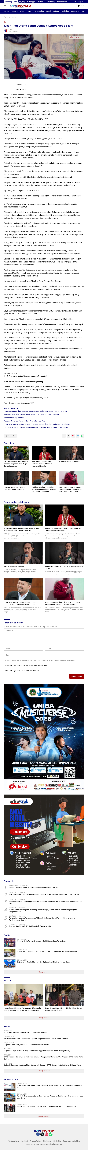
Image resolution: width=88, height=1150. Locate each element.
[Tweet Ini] (68, 436)
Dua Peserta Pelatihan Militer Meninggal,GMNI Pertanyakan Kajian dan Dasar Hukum (36, 427)
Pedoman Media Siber (71, 1141)
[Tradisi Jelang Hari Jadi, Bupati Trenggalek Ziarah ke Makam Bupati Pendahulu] (9, 953)
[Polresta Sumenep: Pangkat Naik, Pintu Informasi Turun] (16, 478)
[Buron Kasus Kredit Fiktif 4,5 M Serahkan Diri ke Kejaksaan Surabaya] (64, 995)
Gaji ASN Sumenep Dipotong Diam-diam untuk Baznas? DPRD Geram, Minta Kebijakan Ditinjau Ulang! (42, 1065)
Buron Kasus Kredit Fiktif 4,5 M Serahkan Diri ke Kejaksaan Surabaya (63, 1009)
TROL (10, 30)
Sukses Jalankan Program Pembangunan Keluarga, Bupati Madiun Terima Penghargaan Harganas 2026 (43, 911)
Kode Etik (57, 1141)
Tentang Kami (13, 1141)
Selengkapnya (43, 972)
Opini (6, 22)
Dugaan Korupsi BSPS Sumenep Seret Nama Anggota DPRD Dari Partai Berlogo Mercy (37, 1051)
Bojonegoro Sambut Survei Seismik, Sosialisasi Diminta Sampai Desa (43, 962)
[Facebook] (38, 1134)
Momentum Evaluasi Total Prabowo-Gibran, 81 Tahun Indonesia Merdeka (31, 414)
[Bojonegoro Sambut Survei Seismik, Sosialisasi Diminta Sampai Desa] (9, 963)
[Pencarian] (82, 6)
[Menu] (5, 6)
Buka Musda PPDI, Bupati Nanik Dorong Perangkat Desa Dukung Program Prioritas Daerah (44, 894)
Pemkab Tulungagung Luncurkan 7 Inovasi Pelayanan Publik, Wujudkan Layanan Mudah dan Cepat (50, 1097)
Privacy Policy (35, 1141)
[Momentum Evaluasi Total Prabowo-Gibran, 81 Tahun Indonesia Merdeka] (44, 453)
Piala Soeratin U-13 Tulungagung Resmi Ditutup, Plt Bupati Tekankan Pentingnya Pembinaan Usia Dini (45, 903)
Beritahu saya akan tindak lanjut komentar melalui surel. (26, 666)
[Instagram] (46, 1134)
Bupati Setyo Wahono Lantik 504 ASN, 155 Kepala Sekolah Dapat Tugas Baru (46, 1106)
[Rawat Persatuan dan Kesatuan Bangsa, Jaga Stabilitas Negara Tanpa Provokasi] (16, 453)
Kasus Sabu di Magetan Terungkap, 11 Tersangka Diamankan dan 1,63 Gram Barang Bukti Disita (22, 1009)
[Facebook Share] (64, 436)
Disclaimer (47, 1141)
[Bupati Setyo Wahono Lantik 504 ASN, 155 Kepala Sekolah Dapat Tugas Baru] (9, 1108)
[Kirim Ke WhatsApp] (82, 436)
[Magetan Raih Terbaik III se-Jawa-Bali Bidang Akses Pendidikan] (9, 942)
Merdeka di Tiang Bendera (14, 418)
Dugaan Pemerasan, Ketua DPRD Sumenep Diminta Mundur (26, 1045)
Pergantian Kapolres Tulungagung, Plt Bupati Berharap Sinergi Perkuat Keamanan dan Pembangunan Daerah (42, 919)
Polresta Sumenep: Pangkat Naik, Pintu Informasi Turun (25, 421)
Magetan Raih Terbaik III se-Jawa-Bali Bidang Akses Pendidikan (33, 887)
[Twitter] (42, 1134)
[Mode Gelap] (79, 6)
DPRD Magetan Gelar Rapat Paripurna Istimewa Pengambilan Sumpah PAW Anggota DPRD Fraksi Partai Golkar (43, 1058)
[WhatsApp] (50, 1134)
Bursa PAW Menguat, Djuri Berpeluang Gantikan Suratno (25, 1032)
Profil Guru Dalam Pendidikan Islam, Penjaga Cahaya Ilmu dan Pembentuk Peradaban (37, 424)
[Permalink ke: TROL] (6, 30)
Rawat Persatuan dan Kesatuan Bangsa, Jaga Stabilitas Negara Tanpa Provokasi (35, 411)
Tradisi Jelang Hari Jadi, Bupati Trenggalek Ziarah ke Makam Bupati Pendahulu (47, 951)
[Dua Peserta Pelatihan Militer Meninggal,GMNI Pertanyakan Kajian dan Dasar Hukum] (71, 478)
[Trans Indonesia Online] (19, 6)
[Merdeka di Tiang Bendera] (71, 453)
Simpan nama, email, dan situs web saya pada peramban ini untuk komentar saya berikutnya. (40, 661)
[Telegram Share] (77, 436)
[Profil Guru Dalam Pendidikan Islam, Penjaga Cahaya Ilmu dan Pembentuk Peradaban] (44, 478)
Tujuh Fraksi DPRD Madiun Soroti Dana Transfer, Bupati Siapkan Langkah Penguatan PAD (49, 1086)
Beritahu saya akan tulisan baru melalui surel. (22, 670)
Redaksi (25, 1141)
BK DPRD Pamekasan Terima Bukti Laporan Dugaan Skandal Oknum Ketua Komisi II (36, 1039)
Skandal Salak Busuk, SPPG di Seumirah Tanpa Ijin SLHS (30, 926)
